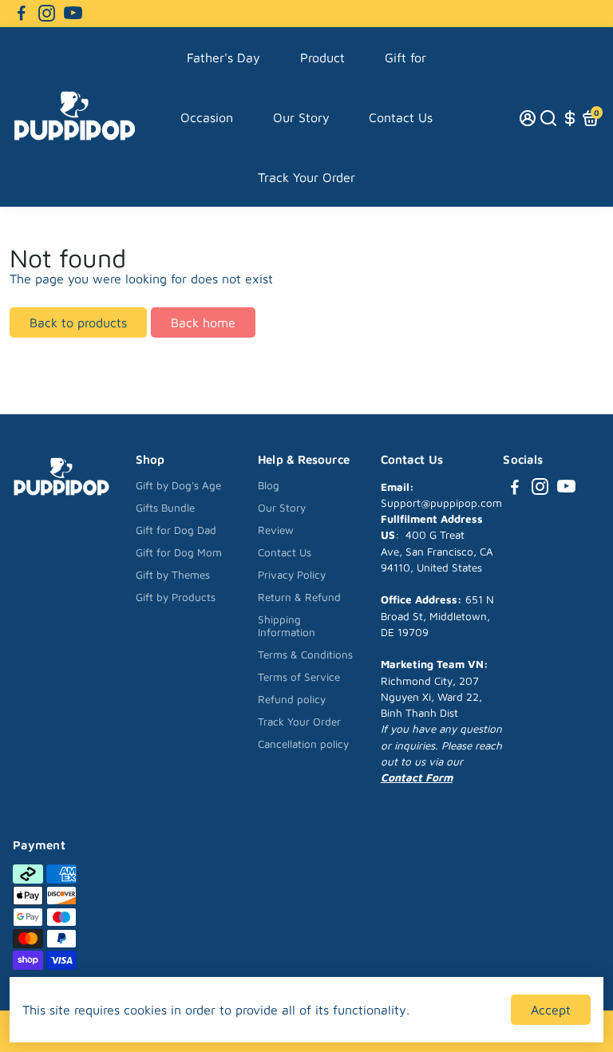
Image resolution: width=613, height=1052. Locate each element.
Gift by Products (176, 597)
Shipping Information (286, 626)
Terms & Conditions (305, 654)
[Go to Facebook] (21, 14)
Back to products (78, 322)
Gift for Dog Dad (176, 530)
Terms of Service (299, 676)
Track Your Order (306, 177)
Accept (551, 1010)
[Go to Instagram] (47, 14)
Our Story (301, 117)
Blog (268, 485)
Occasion (206, 117)
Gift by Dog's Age (178, 485)
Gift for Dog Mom (179, 552)
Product (322, 57)
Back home (203, 322)
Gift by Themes (173, 574)
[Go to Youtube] (73, 14)
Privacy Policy (292, 574)
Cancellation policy (303, 744)
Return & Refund (299, 597)
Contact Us (401, 117)
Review (276, 530)
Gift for (405, 57)
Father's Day (223, 57)
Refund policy (292, 699)
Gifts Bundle (165, 507)
